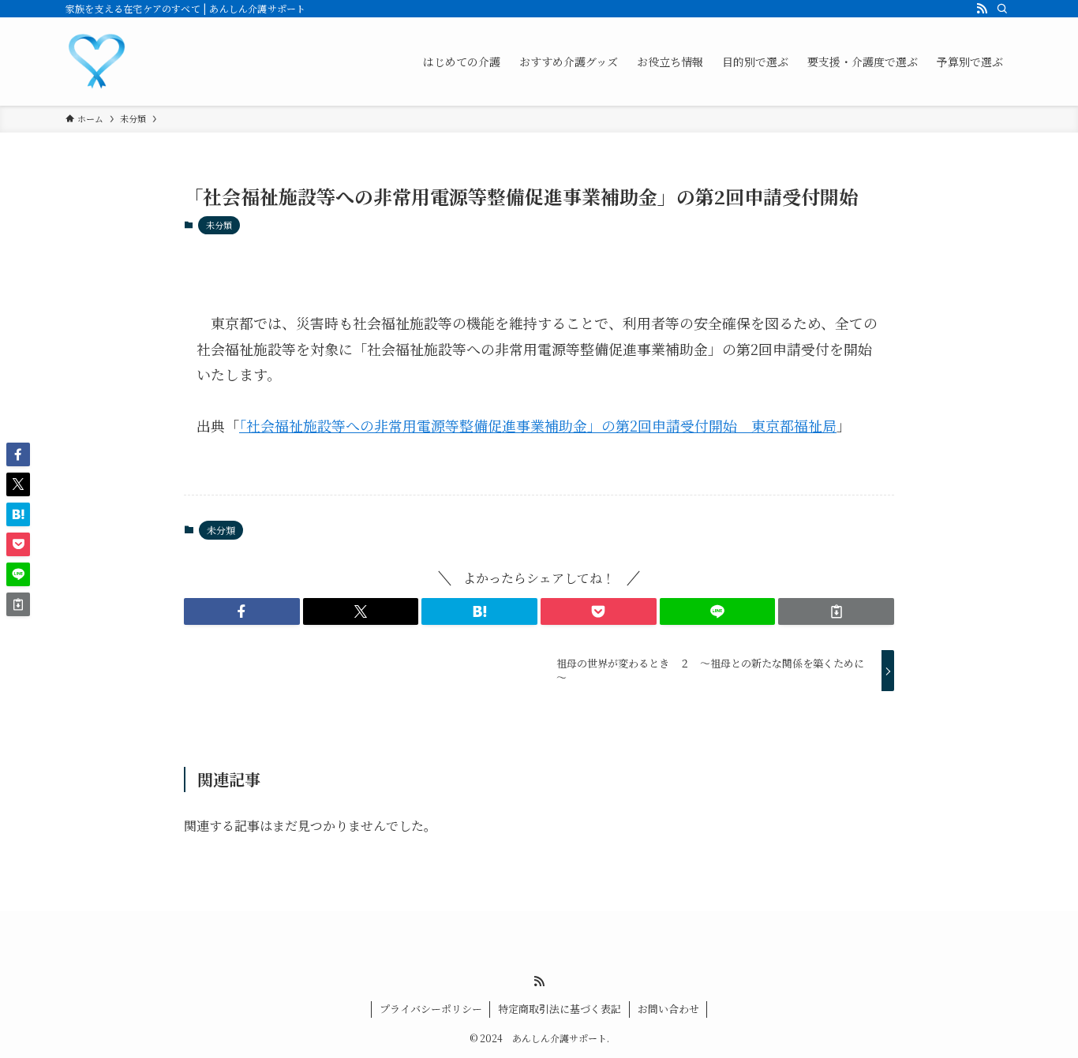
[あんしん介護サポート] (97, 61)
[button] (242, 611)
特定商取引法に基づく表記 (559, 1008)
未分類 (219, 225)
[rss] (981, 8)
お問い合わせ (668, 1008)
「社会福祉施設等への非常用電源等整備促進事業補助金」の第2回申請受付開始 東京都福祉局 (538, 425)
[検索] (1002, 8)
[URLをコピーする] (836, 611)
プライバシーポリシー (431, 1008)
